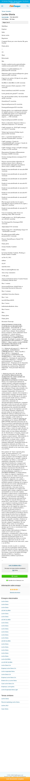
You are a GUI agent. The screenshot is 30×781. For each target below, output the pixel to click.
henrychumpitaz (5, 17)
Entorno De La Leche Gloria (9, 680)
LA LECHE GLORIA (6, 662)
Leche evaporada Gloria (8, 671)
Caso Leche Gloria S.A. (7, 683)
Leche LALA (4, 705)
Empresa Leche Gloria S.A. (8, 668)
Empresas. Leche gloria (7, 686)
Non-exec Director (18, 1)
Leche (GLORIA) (5, 659)
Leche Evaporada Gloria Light (9, 689)
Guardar (16, 576)
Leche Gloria (4, 601)
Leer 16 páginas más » (15, 565)
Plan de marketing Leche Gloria (10, 702)
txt (13, 570)
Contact (18, 2)
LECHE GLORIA (6, 610)
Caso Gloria (4, 709)
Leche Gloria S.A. (6, 665)
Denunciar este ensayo (15, 592)
